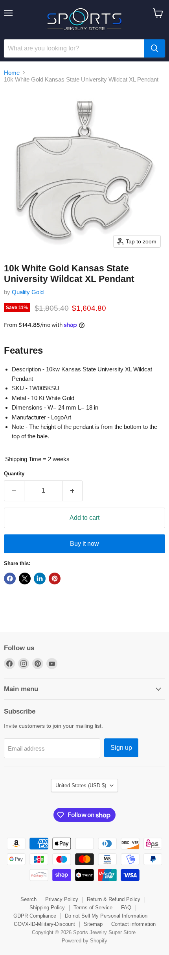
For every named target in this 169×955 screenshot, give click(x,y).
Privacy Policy (61, 899)
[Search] (154, 48)
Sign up (121, 747)
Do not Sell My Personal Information (106, 916)
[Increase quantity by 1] (72, 490)
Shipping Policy (47, 907)
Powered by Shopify (84, 941)
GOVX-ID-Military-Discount (44, 924)
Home (12, 72)
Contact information (133, 924)
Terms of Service (92, 907)
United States (80, 785)
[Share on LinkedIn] (40, 578)
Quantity (14, 474)
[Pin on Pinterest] (55, 578)
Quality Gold (28, 292)
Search (28, 899)
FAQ (126, 907)
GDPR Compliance (34, 916)
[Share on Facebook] (10, 578)
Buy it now (84, 543)
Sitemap (93, 924)
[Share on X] (25, 578)
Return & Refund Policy (113, 899)
